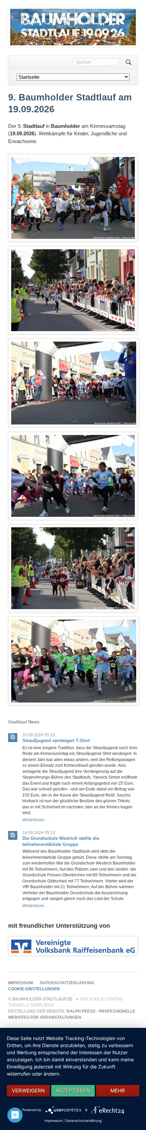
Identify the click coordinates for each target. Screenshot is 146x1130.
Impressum (20, 983)
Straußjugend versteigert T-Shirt (56, 740)
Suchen (129, 62)
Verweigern (28, 1090)
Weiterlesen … (36, 819)
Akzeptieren (73, 1090)
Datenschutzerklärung (84, 1121)
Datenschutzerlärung (67, 983)
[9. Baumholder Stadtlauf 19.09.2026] (73, 946)
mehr (117, 1090)
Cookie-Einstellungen (34, 989)
